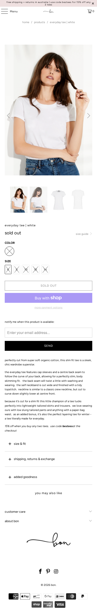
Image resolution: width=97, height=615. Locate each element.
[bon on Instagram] (56, 572)
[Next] (87, 116)
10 (25, 269)
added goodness (25, 477)
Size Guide (82, 234)
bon (53, 585)
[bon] (48, 11)
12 (35, 269)
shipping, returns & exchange (34, 459)
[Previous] (9, 116)
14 (45, 269)
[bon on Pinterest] (48, 572)
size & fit (20, 444)
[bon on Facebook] (40, 572)
